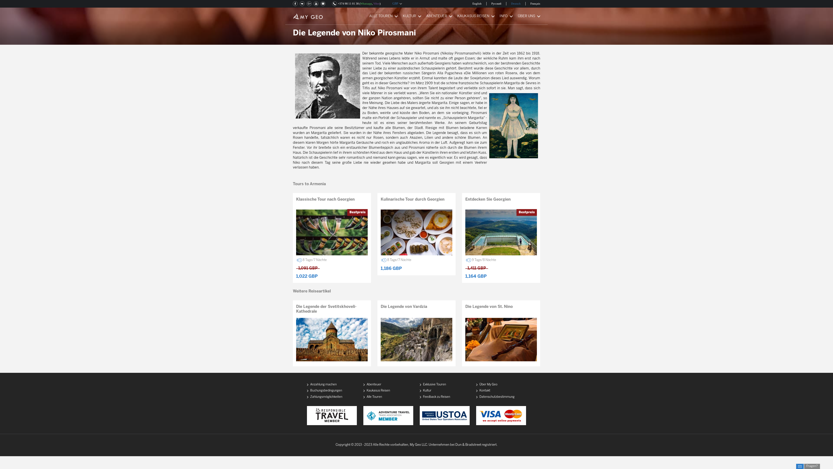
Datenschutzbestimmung (497, 397)
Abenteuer (374, 384)
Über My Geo (488, 384)
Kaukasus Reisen (378, 390)
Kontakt (484, 390)
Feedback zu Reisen (436, 397)
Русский (496, 3)
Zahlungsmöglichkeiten (326, 397)
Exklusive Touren (434, 384)
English (477, 3)
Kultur (427, 390)
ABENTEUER (436, 16)
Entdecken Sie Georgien (488, 199)
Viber (376, 3)
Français (535, 3)
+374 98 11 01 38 (348, 3)
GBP (395, 3)
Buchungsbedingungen (326, 390)
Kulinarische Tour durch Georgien (412, 199)
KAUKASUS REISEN (473, 16)
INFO (504, 16)
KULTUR (409, 16)
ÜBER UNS (526, 16)
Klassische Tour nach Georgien (325, 199)
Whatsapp (366, 3)
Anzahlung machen (323, 384)
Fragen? (812, 466)
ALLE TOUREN (381, 16)
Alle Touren (374, 397)
